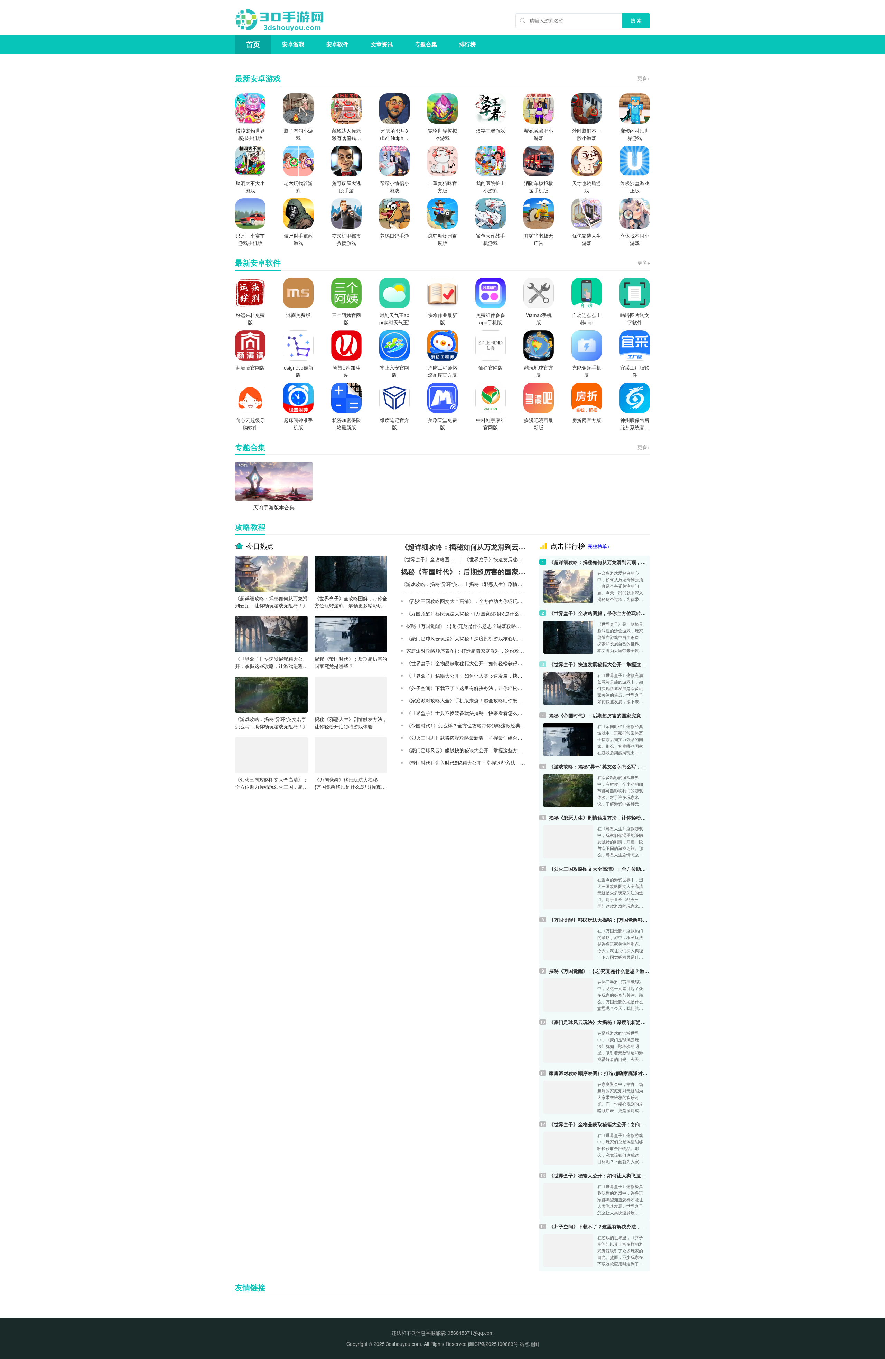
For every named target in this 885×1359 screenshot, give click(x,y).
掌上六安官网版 (394, 371)
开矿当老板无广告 (538, 239)
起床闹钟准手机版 (298, 424)
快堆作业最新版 (442, 319)
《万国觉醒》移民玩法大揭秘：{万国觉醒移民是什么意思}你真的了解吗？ (350, 783)
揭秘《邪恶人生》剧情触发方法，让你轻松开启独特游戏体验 (351, 723)
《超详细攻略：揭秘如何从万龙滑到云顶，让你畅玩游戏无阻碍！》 (271, 602)
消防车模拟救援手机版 (538, 187)
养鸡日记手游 (394, 235)
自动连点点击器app (586, 319)
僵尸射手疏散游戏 (298, 239)
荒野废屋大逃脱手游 (346, 187)
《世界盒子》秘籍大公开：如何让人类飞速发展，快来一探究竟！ (599, 1175)
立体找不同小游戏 (634, 239)
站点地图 (529, 1343)
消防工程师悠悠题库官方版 (442, 371)
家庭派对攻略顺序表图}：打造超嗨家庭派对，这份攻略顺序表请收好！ (599, 1073)
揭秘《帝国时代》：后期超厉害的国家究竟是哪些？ (351, 662)
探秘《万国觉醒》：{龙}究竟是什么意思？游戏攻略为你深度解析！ (599, 970)
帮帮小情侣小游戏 (394, 187)
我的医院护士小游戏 (490, 187)
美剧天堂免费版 (442, 424)
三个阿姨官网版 (346, 319)
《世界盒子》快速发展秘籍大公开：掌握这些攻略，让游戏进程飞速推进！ (271, 662)
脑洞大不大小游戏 (250, 187)
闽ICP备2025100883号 (493, 1343)
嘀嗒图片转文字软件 (634, 319)
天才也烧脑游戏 (586, 187)
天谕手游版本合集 (274, 507)
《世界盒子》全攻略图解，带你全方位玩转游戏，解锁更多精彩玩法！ (351, 602)
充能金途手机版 (586, 371)
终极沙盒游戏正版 (634, 187)
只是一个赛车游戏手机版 (250, 239)
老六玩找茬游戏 (298, 187)
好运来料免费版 (250, 319)
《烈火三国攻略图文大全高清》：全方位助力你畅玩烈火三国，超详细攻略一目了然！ (271, 783)
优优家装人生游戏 (586, 239)
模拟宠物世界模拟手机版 (250, 134)
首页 (253, 44)
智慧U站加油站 (346, 371)
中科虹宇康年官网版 (490, 424)
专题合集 (426, 44)
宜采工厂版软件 (634, 371)
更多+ (643, 78)
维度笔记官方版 (394, 424)
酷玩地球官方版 (538, 371)
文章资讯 (382, 44)
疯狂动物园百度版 (442, 239)
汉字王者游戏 (490, 130)
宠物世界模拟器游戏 (442, 134)
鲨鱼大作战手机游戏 (490, 239)
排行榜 (467, 44)
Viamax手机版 (539, 319)
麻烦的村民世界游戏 (634, 134)
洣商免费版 (298, 315)
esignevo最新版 (298, 371)
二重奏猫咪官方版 (442, 187)
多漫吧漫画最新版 (538, 424)
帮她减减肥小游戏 (538, 134)
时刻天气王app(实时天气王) (394, 319)
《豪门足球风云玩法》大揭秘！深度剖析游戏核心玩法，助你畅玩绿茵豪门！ (599, 1021)
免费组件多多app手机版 (490, 319)
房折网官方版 (586, 420)
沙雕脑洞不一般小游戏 (586, 134)
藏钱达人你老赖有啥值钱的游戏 (346, 134)
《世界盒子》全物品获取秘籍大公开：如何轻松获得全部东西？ (599, 1124)
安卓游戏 (293, 44)
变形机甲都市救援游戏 (346, 239)
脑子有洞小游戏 (298, 134)
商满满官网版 (250, 367)
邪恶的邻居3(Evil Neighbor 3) (394, 134)
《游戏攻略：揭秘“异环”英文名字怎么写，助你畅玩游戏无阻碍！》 (271, 723)
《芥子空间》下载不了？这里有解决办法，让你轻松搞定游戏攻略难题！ (599, 1226)
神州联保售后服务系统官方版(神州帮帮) (634, 424)
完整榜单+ (599, 546)
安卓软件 (337, 44)
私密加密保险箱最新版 (346, 424)
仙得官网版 (490, 367)
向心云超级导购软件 (250, 424)
